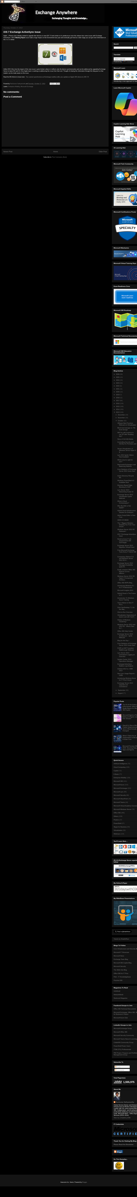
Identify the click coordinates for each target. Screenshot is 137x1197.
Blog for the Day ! (123, 640)
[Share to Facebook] (57, 84)
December (121, 415)
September (122, 690)
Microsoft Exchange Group (123, 1028)
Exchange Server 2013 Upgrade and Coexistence (125, 685)
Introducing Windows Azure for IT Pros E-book (126, 679)
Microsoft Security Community (124, 1035)
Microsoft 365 (118, 781)
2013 (118, 412)
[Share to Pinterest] (59, 84)
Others (116, 816)
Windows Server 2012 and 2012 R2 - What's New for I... (126, 626)
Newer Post (7, 152)
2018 (118, 398)
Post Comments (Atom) (59, 157)
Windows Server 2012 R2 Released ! (126, 530)
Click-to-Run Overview (125, 612)
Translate (129, 61)
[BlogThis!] (53, 84)
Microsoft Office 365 (120, 1032)
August (120, 693)
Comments (120, 1070)
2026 (118, 374)
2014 (118, 409)
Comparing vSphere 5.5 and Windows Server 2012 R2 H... (125, 558)
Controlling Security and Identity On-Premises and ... (126, 444)
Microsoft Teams (119, 802)
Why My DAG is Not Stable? (124, 507)
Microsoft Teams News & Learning (125, 1039)
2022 (118, 386)
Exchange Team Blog (121, 959)
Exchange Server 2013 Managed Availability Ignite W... (125, 565)
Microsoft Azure (119, 785)
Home (55, 152)
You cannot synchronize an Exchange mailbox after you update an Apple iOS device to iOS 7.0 (57, 77)
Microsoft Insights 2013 (125, 590)
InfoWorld (117, 991)
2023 (118, 383)
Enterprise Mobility (14, 86)
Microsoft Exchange (27, 86)
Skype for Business (120, 827)
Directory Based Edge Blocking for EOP (124, 486)
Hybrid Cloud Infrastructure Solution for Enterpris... (126, 511)
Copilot (116, 771)
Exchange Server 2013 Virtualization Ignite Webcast (125, 496)
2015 (118, 406)
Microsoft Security (120, 795)
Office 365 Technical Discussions (125, 1009)
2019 (118, 395)
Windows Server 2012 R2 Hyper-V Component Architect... (126, 578)
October (121, 421)
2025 (118, 377)
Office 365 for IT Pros (121, 973)
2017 (118, 400)
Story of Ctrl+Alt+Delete (125, 439)
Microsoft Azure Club (121, 1018)
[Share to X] (55, 84)
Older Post (103, 152)
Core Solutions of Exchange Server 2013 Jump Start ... (126, 471)
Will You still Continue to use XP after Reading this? (125, 434)
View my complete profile (122, 1118)
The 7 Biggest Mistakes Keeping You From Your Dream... (126, 524)
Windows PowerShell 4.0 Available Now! (125, 481)
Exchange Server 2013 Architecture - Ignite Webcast (125, 635)
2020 (118, 392)
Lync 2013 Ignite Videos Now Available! (125, 456)
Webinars (117, 834)
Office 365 (117, 813)
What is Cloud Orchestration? (123, 502)
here (7, 39)
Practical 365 (118, 980)
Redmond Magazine (120, 998)
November (121, 418)
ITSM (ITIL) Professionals (122, 1049)
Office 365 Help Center (125, 631)
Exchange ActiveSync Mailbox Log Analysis (125, 665)
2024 (118, 380)
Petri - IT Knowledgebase (122, 977)
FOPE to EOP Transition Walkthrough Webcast (125, 649)
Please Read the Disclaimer (123, 1144)
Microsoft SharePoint (121, 799)
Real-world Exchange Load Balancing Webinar (126, 465)
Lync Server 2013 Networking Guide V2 (125, 491)
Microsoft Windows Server (122, 809)
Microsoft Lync (118, 792)
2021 (118, 389)
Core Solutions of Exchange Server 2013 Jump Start (126, 644)
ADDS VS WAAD (123, 520)
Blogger (84, 1182)
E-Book (116, 774)
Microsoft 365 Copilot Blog (122, 963)
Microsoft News (119, 956)
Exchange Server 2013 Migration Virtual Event (125, 546)
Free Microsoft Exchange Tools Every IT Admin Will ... (126, 552)
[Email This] (51, 84)
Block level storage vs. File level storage (126, 429)
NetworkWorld (118, 994)
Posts (118, 1067)
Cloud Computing (119, 767)
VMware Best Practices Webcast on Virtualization (126, 424)
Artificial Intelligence (120, 763)
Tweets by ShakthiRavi (121, 939)
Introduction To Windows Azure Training (125, 599)
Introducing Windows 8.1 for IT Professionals (125, 586)
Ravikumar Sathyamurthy (125, 1102)
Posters (116, 820)
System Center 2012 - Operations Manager (125, 660)
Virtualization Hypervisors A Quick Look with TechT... (126, 616)
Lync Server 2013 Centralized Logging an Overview (126, 654)
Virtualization (118, 830)
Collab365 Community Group (123, 1042)
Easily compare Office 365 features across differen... (126, 571)
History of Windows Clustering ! (123, 621)
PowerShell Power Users (122, 1046)
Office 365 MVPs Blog (124, 583)
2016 (118, 403)
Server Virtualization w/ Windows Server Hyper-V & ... (126, 450)
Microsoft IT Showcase (121, 952)
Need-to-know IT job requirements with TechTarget (124, 540)
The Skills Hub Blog (120, 970)
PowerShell (117, 823)
